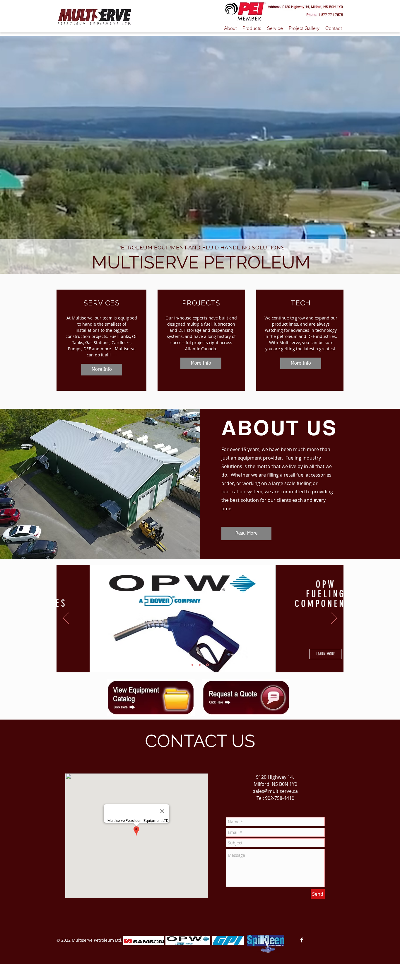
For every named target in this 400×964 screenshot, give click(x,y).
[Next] (334, 619)
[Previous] (66, 619)
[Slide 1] (193, 665)
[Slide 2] (200, 665)
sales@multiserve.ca (275, 791)
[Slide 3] (208, 665)
